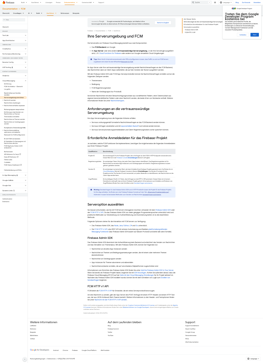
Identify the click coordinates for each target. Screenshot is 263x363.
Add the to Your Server (157, 270)
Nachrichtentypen (117, 101)
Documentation (10, 9)
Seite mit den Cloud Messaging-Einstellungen (137, 275)
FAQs (187, 339)
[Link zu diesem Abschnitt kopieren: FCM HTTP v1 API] (111, 286)
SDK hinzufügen (140, 273)
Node (116, 226)
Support (101, 2)
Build (23, 2)
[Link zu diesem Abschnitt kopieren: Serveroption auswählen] (126, 204)
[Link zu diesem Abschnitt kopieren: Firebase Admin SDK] (115, 238)
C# (131, 226)
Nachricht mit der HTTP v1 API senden (111, 300)
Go (137, 226)
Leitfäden (33, 326)
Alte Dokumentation (191, 342)
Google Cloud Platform (89, 350)
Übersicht (5, 13)
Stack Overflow (190, 329)
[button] (12, 35)
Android (56, 350)
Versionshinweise (190, 335)
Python (126, 226)
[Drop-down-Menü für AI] (32, 13)
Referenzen (65, 13)
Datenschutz (51, 359)
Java (121, 226)
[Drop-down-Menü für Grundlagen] (23, 13)
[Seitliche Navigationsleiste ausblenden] (25, 359)
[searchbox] (13, 19)
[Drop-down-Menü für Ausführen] (41, 2)
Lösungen (49, 2)
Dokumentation (69, 2)
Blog (237, 2)
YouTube (110, 335)
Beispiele (76, 13)
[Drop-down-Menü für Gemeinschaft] (94, 2)
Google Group (190, 332)
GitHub (32, 339)
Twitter (110, 332)
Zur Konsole (246, 2)
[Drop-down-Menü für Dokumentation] (77, 2)
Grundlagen (17, 13)
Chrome (65, 350)
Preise (58, 2)
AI (29, 13)
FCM (23, 9)
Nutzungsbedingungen (37, 359)
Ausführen (35, 2)
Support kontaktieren (192, 326)
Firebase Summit (113, 329)
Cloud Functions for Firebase (110, 53)
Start (254, 35)
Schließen (243, 35)
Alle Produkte (105, 350)
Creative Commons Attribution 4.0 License (141, 305)
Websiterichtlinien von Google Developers (136, 307)
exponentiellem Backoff (130, 126)
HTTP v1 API (97, 212)
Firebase (90, 31)
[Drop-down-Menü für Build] (27, 2)
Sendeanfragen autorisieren (143, 183)
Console (127, 158)
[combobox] (201, 2)
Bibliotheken (34, 335)
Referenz (33, 329)
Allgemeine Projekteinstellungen (158, 192)
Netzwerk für (127, 62)
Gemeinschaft (87, 2)
